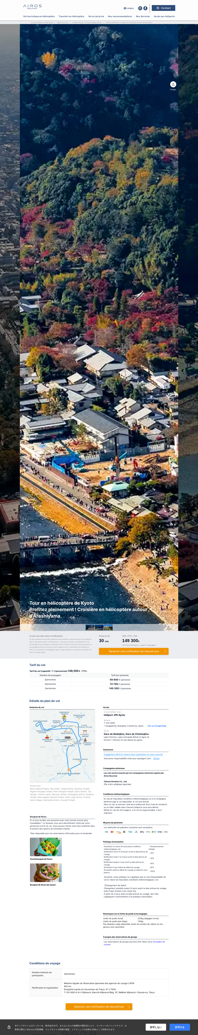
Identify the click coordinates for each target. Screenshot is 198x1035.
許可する (180, 1027)
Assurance (108, 749)
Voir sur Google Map (157, 726)
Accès (106, 707)
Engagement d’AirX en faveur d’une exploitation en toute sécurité (133, 754)
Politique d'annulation (113, 842)
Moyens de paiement (113, 822)
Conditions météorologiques (116, 794)
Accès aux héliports (164, 16)
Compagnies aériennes (114, 768)
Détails (156, 758)
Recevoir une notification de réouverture (99, 1006)
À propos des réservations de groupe (120, 937)
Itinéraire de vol (36, 707)
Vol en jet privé (96, 16)
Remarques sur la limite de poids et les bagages (125, 914)
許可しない (156, 1027)
